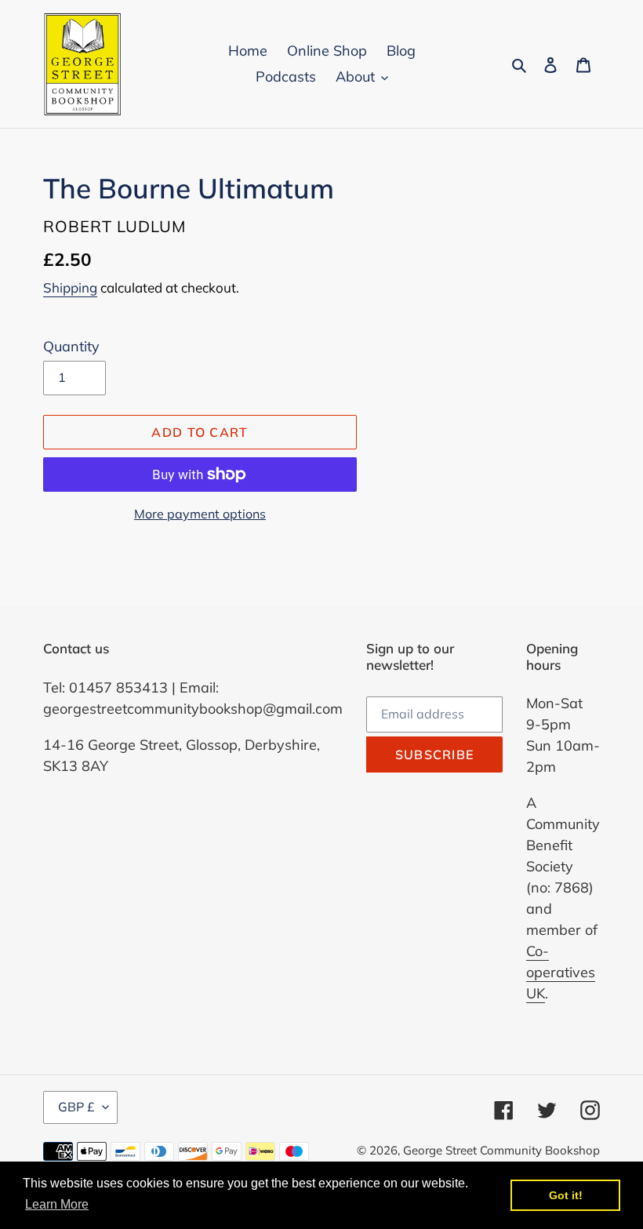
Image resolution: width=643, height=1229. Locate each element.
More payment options (200, 514)
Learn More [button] (57, 1204)
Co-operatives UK (560, 972)
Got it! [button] (566, 1195)
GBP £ (76, 1106)
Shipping (70, 287)
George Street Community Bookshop (501, 1150)
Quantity (71, 346)
